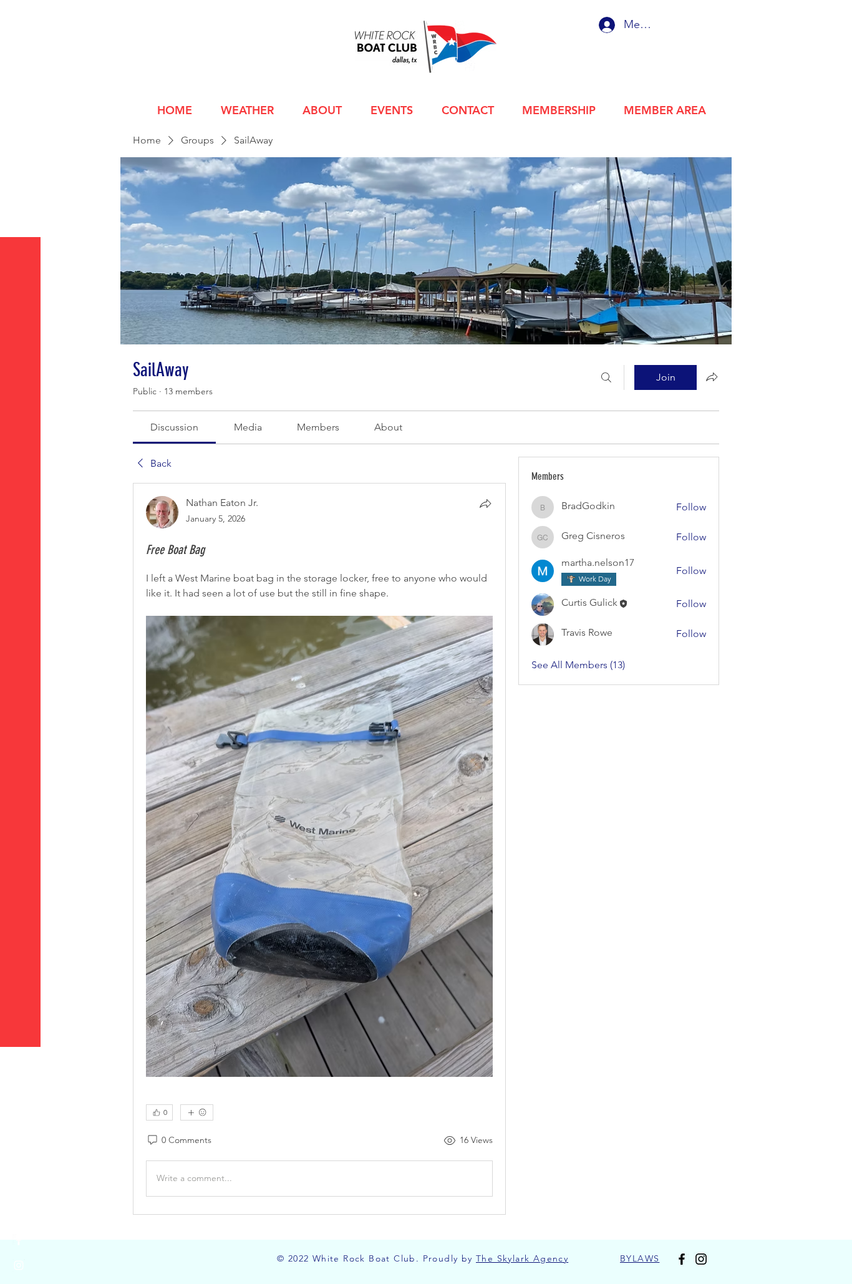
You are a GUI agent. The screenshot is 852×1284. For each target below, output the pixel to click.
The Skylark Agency (522, 1258)
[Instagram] (18, 1265)
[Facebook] (18, 1240)
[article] (319, 848)
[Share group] (711, 376)
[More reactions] (196, 1112)
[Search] (606, 377)
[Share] (485, 503)
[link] (174, 427)
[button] (21, 18)
